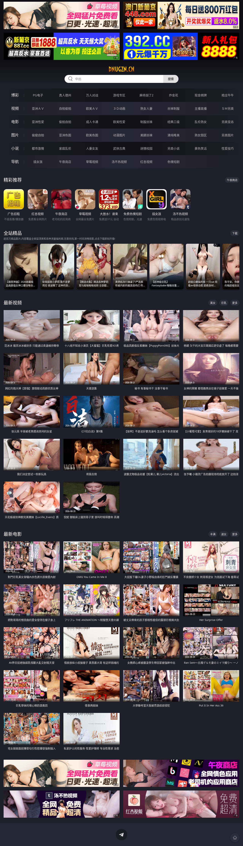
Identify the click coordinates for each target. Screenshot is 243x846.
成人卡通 (92, 122)
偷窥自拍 (38, 135)
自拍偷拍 (65, 108)
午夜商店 (65, 162)
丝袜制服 (173, 108)
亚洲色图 (65, 135)
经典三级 (173, 122)
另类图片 (228, 135)
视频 (15, 108)
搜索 (171, 79)
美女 (212, 303)
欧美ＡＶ (92, 108)
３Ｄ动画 (119, 108)
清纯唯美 (173, 135)
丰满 (212, 534)
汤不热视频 (119, 162)
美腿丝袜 (146, 135)
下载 (234, 233)
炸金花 (173, 95)
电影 (15, 121)
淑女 (223, 534)
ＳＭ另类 (228, 108)
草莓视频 (92, 162)
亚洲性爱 (38, 122)
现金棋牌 (201, 95)
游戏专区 (119, 95)
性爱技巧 (228, 148)
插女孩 (38, 162)
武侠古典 (119, 148)
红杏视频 (146, 162)
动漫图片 (119, 135)
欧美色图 (92, 135)
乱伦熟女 (201, 122)
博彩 (15, 95)
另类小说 (173, 148)
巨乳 (223, 303)
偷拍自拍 (65, 122)
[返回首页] (234, 837)
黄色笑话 (201, 148)
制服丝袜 (146, 122)
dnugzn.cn (121, 69)
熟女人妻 (146, 108)
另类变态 (228, 122)
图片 (15, 135)
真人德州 (65, 95)
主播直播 (201, 108)
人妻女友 (92, 148)
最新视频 (13, 302)
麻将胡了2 (146, 95)
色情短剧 (173, 162)
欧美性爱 (119, 122)
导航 (15, 161)
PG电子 (38, 95)
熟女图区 (201, 135)
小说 (15, 148)
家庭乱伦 (65, 148)
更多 (234, 303)
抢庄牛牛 (228, 95)
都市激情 (38, 148)
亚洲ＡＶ (38, 108)
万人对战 (92, 95)
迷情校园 (146, 148)
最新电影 (13, 534)
